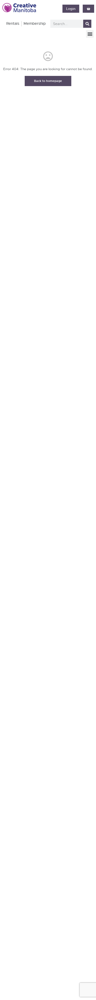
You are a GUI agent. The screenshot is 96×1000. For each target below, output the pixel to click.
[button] (90, 34)
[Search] (87, 24)
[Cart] (88, 9)
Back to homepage (48, 81)
